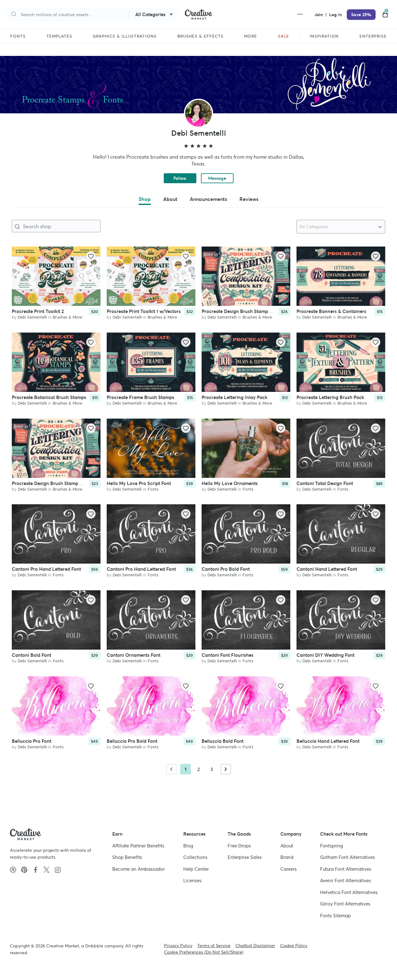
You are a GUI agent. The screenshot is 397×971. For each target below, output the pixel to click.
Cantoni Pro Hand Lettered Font (46, 569)
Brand (286, 857)
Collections (195, 857)
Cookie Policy (293, 945)
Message (217, 178)
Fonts (153, 489)
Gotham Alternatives (347, 857)
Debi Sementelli (32, 317)
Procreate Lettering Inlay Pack (234, 397)
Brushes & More (67, 317)
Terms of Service (213, 945)
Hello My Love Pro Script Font (139, 483)
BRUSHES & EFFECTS (200, 36)
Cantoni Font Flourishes (227, 655)
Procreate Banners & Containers (331, 311)
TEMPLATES (59, 36)
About (286, 846)
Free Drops (239, 846)
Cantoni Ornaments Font (133, 655)
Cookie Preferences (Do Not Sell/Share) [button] (203, 952)
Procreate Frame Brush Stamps (140, 397)
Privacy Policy (178, 945)
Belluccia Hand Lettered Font (328, 741)
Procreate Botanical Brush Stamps (49, 397)
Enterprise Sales (245, 857)
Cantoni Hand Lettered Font (327, 569)
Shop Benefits (127, 857)
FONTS (18, 36)
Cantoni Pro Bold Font (226, 569)
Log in (335, 14)
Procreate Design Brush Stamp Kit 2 (50, 483)
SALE (283, 36)
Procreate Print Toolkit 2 (38, 311)
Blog (188, 846)
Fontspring (331, 846)
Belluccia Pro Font (31, 741)
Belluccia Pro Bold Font (132, 741)
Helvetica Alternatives (349, 892)
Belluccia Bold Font (222, 741)
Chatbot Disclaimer (255, 945)
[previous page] (171, 769)
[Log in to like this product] (91, 256)
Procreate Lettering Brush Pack (330, 397)
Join (319, 14)
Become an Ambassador (138, 869)
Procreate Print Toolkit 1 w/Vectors (144, 311)
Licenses (192, 880)
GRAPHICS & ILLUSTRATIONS (125, 36)
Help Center (196, 869)
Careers (288, 869)
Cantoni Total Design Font (325, 483)
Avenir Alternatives (345, 880)
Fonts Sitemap (335, 916)
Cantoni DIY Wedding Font (326, 655)
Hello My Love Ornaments (230, 483)
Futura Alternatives (345, 869)
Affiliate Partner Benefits (138, 846)
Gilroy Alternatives (345, 904)
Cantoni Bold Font (31, 655)
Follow (179, 178)
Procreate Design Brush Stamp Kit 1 (240, 311)
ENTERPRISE (373, 36)
